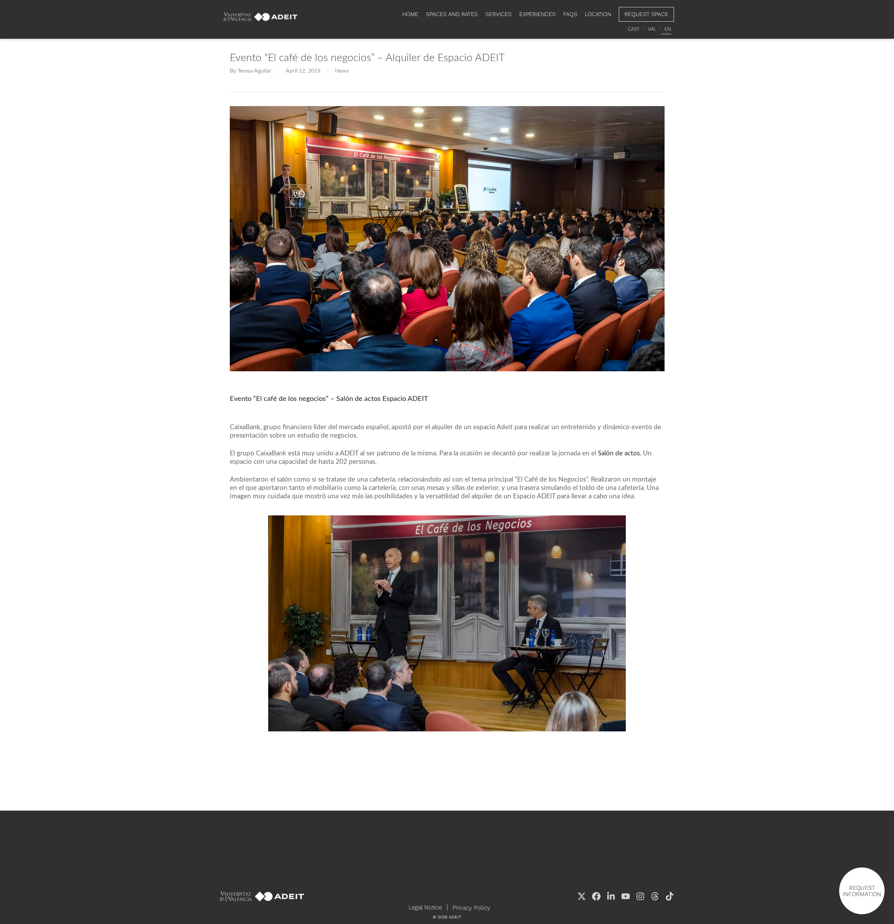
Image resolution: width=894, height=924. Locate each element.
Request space (646, 14)
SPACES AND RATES (452, 14)
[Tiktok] (669, 896)
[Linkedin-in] (611, 896)
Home (410, 14)
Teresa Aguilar (254, 71)
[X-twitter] (581, 896)
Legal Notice (425, 907)
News (342, 71)
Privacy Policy (471, 907)
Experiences (537, 14)
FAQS (570, 14)
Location (598, 14)
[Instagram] (640, 896)
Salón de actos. (619, 453)
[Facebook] (596, 896)
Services (498, 14)
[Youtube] (625, 896)
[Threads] (655, 896)
